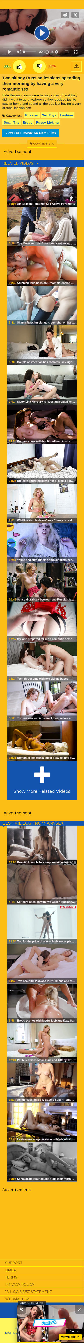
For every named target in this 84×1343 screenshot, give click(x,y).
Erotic (27, 122)
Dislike (39, 66)
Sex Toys (49, 115)
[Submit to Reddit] (65, 15)
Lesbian (66, 115)
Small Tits (11, 122)
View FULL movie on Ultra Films (30, 133)
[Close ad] (79, 1309)
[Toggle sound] (21, 1309)
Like (19, 66)
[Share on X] (75, 15)
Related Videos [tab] (18, 163)
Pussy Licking (47, 122)
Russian (31, 115)
